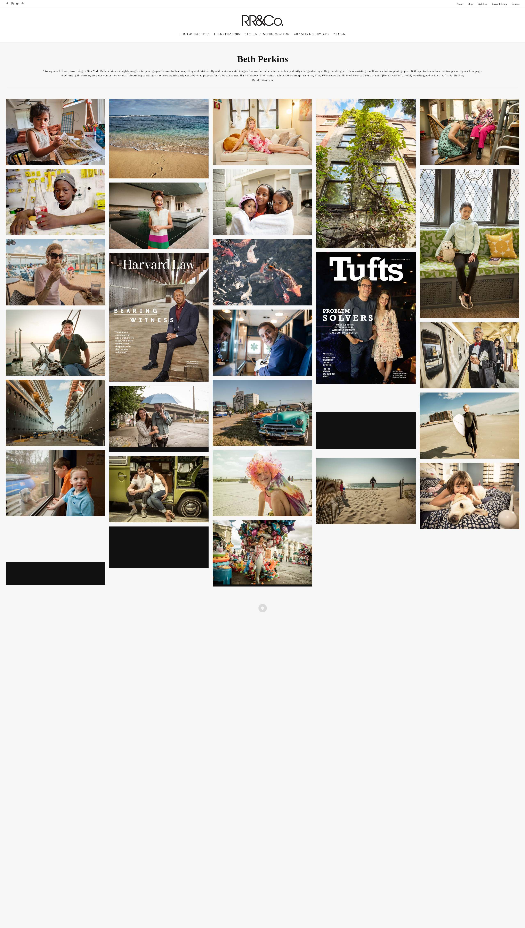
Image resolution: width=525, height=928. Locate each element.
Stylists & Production (267, 33)
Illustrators (227, 33)
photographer (153, 71)
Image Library (499, 4)
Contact (516, 4)
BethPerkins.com (262, 80)
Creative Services (312, 33)
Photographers (195, 33)
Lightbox (482, 4)
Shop (470, 4)
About (460, 4)
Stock (340, 33)
